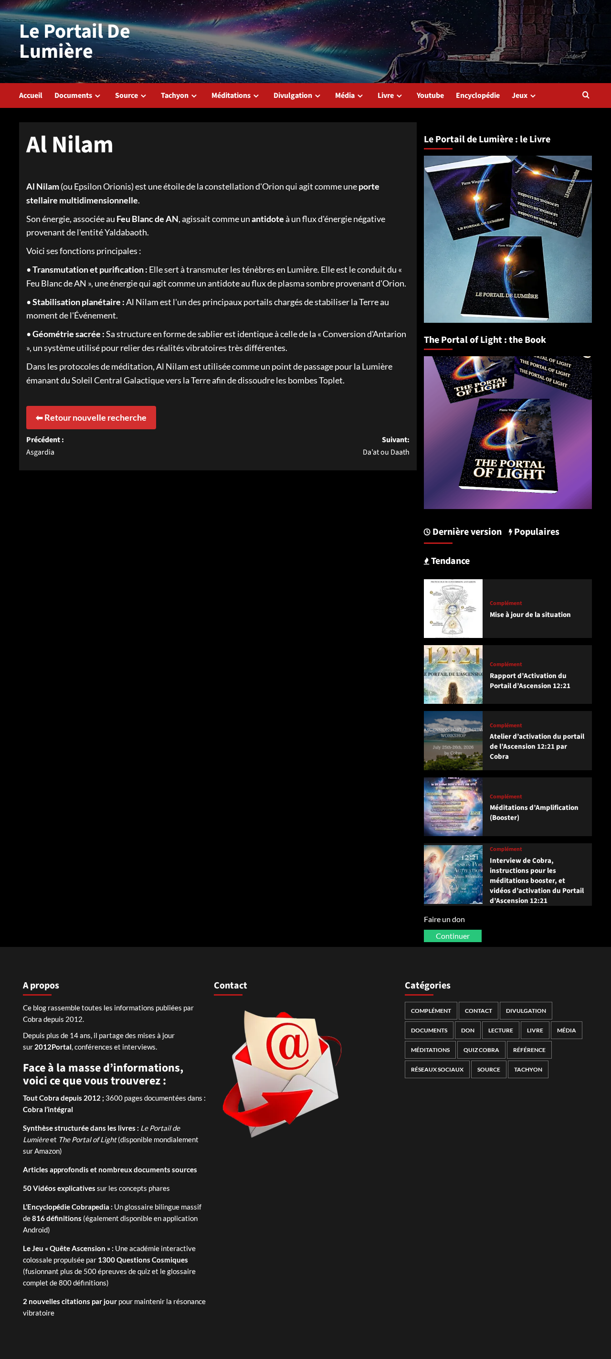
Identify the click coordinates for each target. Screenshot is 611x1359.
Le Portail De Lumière (74, 41)
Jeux (519, 95)
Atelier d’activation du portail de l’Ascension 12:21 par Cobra (537, 747)
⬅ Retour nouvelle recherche (91, 417)
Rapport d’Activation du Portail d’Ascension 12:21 (530, 681)
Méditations (231, 95)
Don (467, 1030)
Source (126, 95)
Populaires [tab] (535, 532)
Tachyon (175, 95)
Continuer (453, 935)
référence (529, 1049)
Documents (73, 95)
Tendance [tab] (449, 561)
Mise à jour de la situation (530, 615)
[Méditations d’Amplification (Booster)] (453, 805)
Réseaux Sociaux (437, 1069)
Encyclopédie (478, 95)
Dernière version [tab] (466, 532)
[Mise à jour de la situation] (453, 607)
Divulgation (293, 95)
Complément (506, 603)
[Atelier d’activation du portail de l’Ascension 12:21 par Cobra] (453, 739)
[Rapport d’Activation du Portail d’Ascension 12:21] (453, 673)
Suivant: (386, 446)
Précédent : (45, 446)
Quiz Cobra (481, 1049)
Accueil (30, 95)
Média (345, 95)
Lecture (500, 1030)
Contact (478, 1010)
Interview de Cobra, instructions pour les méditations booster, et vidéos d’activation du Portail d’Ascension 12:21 (537, 881)
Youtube (430, 95)
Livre (386, 95)
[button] (586, 95)
